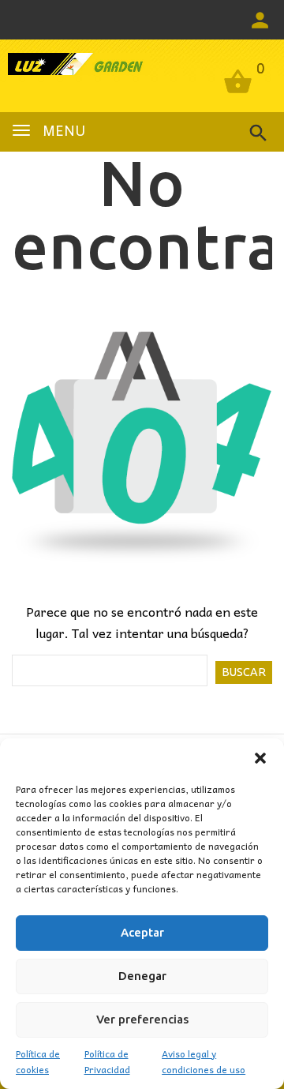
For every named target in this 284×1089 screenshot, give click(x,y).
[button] (260, 758)
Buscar (244, 672)
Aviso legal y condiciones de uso (203, 1061)
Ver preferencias (142, 1019)
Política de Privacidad (107, 1061)
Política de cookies (38, 1061)
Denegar (142, 975)
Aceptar (142, 932)
